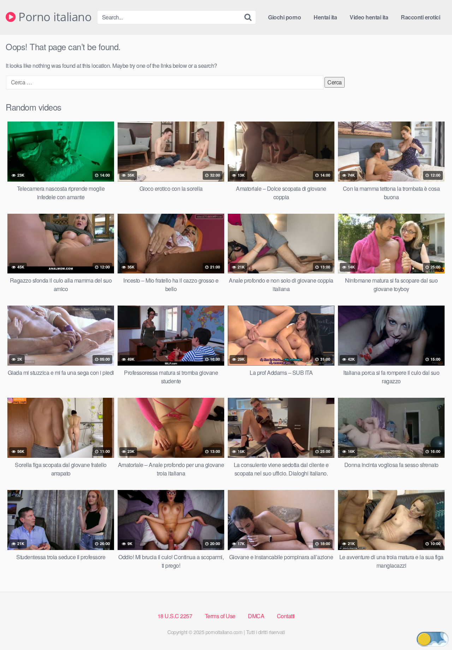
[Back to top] (432, 627)
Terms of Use (220, 616)
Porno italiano (53, 17)
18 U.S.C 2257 (174, 616)
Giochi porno (284, 17)
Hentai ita (325, 17)
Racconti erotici (420, 17)
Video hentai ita (369, 17)
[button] (432, 639)
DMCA (256, 616)
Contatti (286, 616)
